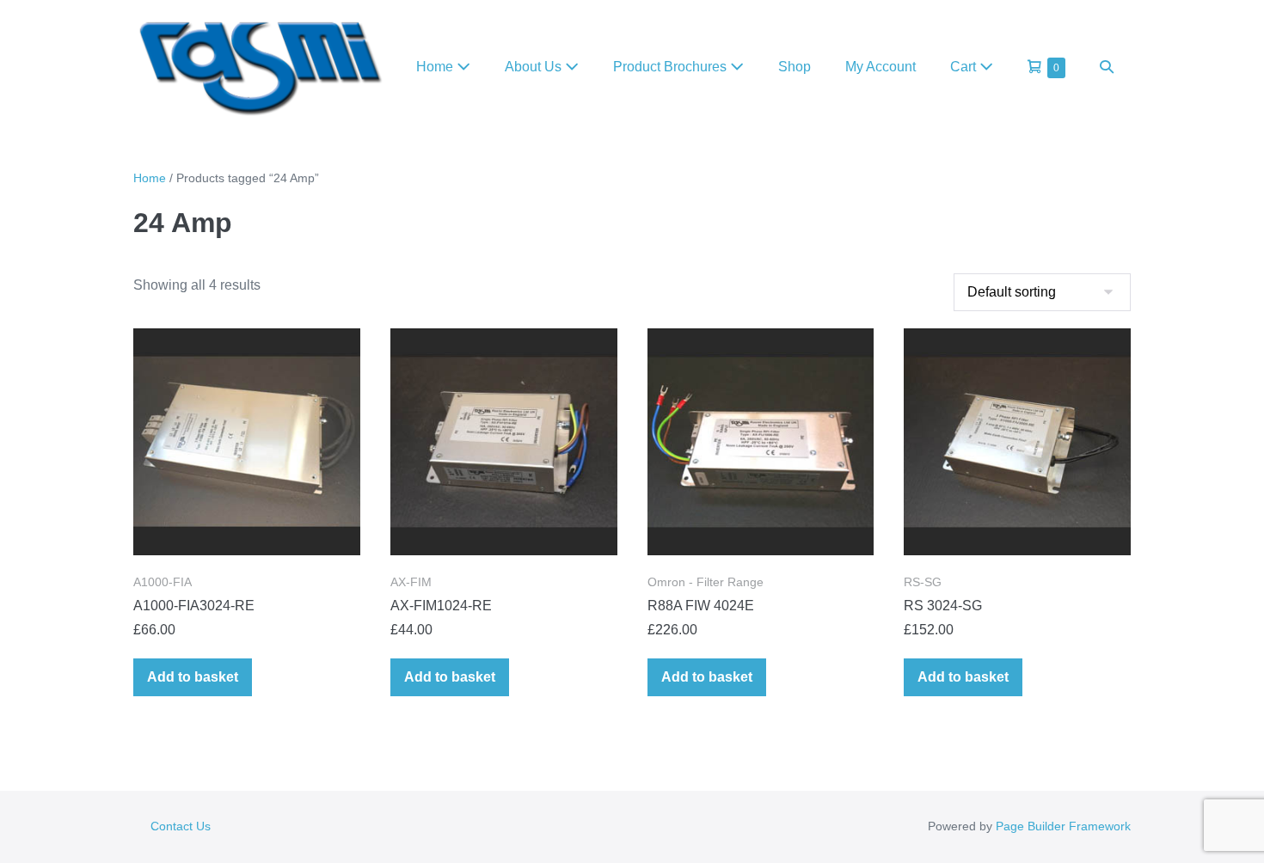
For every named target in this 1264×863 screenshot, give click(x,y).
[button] (1107, 66)
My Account (880, 66)
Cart (964, 66)
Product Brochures (671, 66)
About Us (535, 66)
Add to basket (192, 677)
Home (436, 66)
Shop (794, 66)
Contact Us (180, 826)
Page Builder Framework (1063, 826)
